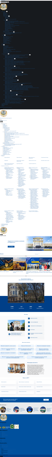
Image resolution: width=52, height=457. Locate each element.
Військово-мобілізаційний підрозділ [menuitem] (10, 30)
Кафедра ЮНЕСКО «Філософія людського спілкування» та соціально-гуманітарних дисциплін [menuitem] (22, 194)
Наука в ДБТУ (26, 377)
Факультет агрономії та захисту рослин (8, 345)
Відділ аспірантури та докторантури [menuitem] (32, 158)
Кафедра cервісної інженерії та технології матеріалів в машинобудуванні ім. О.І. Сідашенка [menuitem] (17, 61)
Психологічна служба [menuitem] (6, 42)
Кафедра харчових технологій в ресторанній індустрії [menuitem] (12, 97)
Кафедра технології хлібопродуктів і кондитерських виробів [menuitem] (13, 95)
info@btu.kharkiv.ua (6, 453)
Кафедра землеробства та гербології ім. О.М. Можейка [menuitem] (34, 169)
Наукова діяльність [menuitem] (5, 46)
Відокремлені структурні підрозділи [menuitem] (8, 143)
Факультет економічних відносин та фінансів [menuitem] (9, 76)
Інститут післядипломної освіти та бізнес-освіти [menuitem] (11, 132)
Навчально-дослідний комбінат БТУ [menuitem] (10, 26)
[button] (26, 293)
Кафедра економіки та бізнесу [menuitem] (9, 78)
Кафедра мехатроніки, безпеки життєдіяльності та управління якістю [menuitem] (14, 63)
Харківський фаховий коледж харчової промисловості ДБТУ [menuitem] (13, 32)
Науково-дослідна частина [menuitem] (32, 160)
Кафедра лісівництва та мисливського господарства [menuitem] (12, 56)
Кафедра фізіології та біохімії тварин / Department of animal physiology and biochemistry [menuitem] (34, 208)
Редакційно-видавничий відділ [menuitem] (9, 24)
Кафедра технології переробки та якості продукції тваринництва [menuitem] (46, 194)
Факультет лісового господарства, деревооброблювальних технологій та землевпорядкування (12, 357)
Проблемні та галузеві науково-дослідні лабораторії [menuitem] (12, 25)
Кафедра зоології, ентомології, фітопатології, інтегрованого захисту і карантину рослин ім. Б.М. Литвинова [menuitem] (20, 68)
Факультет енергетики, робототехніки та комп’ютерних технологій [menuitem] (12, 72)
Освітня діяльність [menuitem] (5, 128)
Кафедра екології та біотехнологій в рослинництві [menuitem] (12, 93)
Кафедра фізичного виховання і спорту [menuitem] (21, 182)
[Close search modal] (0, 1)
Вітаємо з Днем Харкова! (4, 271)
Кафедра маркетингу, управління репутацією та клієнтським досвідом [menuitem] (14, 101)
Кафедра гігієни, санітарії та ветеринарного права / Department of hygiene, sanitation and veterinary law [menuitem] (34, 197)
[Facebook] (0, 121)
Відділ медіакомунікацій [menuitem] (8, 139)
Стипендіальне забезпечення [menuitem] (7, 152)
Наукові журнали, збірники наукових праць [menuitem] (9, 49)
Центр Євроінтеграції (5, 446)
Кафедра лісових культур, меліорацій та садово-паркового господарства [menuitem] (15, 55)
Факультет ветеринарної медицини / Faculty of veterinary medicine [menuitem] (12, 84)
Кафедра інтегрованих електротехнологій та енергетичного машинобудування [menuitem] (46, 172)
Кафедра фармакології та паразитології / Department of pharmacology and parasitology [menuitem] (16, 88)
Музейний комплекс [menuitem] (8, 137)
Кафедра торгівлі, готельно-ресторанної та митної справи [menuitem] (22, 214)
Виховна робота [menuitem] (5, 39)
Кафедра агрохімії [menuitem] (32, 176)
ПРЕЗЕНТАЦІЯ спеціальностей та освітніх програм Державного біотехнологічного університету (16, 334)
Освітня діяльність (4, 434)
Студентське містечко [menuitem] (8, 27)
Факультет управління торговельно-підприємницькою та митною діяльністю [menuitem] (14, 99)
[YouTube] (2, 121)
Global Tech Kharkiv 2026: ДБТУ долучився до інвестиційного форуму (45, 272)
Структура (3, 436)
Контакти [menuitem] (3, 226)
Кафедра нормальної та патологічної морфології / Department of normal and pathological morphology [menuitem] (18, 85)
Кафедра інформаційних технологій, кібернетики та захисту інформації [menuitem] (22, 197)
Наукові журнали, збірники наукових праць (25, 386)
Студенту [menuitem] (3, 146)
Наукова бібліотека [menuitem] (5, 45)
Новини (1, 253)
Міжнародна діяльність (32, 362)
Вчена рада (3, 433)
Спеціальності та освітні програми (36, 325)
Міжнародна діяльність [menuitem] (5, 103)
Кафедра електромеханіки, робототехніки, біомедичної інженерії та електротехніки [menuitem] (16, 74)
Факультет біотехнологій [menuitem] (6, 90)
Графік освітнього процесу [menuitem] (7, 37)
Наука (2, 444)
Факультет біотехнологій (26, 345)
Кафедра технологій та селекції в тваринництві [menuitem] (11, 92)
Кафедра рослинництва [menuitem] (8, 69)
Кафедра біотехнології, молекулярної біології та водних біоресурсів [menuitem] (14, 91)
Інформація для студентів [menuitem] (6, 43)
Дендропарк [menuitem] (6, 29)
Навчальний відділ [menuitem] (7, 23)
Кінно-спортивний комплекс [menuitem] (7, 34)
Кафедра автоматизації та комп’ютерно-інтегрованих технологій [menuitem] (14, 75)
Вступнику (3, 440)
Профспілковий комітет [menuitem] (6, 15)
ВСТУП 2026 (33, 329)
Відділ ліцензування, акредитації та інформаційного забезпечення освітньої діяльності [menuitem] (17, 134)
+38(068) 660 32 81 (10, 450)
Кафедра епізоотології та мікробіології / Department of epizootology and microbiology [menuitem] (16, 89)
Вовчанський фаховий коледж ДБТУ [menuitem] (10, 33)
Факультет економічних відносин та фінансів (8, 349)
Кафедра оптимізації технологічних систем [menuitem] (11, 59)
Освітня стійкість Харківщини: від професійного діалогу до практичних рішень (32, 272)
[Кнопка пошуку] (8, 2)
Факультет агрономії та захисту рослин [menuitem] (8, 66)
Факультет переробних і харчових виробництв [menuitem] (9, 94)
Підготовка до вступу (34, 337)
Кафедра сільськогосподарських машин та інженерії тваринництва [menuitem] (21, 172)
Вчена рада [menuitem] (4, 14)
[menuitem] (6, 11)
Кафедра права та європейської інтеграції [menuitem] (10, 81)
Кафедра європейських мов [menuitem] (8, 82)
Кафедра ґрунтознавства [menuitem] (8, 70)
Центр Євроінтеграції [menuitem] (5, 104)
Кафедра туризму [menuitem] (20, 215)
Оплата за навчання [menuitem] (6, 149)
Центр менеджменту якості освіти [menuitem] (9, 22)
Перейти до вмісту (2, 0)
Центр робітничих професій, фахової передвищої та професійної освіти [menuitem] (15, 21)
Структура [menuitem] (4, 131)
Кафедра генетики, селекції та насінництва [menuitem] (11, 67)
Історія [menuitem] (4, 12)
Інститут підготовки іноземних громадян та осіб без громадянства (39, 357)
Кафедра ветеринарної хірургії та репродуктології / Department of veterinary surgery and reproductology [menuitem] (19, 86)
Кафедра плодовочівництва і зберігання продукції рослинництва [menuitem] (14, 71)
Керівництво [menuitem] (5, 125)
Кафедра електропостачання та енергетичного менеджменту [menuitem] (46, 170)
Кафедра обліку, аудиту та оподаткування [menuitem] (9, 190)
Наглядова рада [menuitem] (5, 13)
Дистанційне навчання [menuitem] (6, 40)
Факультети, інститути (26, 342)
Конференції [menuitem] (5, 48)
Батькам (3, 441)
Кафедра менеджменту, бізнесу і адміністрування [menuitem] (21, 190)
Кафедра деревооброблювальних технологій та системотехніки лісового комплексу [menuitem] (9, 175)
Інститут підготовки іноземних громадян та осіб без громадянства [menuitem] (33, 211)
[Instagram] (1, 121)
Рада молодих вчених (40, 386)
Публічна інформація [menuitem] (6, 142)
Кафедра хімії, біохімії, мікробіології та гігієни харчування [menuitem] (13, 98)
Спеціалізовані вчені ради (4, 391)
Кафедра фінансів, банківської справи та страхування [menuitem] (12, 102)
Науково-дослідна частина (22, 391)
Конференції (38, 391)
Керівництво (3, 432)
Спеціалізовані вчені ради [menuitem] (44, 157)
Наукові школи (3, 386)
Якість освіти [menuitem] (7, 18)
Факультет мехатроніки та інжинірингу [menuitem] (8, 58)
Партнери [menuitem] (3, 105)
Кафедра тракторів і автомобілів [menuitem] (9, 60)
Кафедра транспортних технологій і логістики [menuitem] (11, 79)
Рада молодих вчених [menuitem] (6, 52)
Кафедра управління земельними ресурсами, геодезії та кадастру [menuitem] (14, 57)
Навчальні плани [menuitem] (7, 17)
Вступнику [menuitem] (3, 155)
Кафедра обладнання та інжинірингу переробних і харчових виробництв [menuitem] (15, 64)
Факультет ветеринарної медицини (43, 345)
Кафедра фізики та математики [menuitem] (9, 65)
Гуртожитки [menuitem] (5, 41)
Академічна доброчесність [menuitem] (32, 163)
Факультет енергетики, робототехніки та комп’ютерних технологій (26, 349)
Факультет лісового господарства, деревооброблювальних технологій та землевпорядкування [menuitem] (16, 54)
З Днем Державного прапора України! (18, 272)
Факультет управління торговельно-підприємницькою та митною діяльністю (43, 353)
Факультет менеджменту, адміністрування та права (44, 349)
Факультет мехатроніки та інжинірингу (8, 352)
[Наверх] (0, 109)
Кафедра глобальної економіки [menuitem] (9, 77)
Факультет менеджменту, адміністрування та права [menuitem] (20, 189)
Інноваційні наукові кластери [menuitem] (7, 50)
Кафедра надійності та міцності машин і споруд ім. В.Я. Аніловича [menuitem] (14, 62)
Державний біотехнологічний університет (6, 107)
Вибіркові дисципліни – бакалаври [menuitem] (8, 36)
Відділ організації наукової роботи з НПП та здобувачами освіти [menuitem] (12, 51)
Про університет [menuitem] (4, 11)
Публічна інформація (4, 435)
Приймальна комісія (34, 318)
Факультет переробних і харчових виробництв (26, 353)
